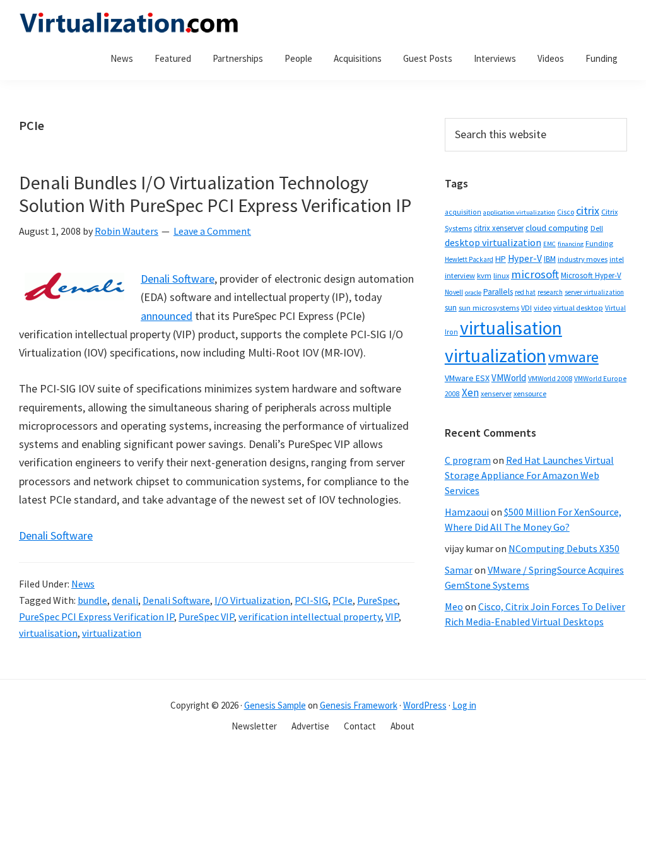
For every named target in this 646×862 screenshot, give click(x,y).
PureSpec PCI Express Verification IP (96, 616)
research (550, 292)
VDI (526, 307)
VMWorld (508, 378)
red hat (525, 292)
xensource (530, 393)
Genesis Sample (275, 705)
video (542, 307)
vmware (573, 357)
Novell (454, 292)
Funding (599, 243)
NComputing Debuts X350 (564, 548)
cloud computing (557, 227)
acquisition (463, 212)
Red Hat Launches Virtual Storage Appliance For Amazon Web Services (529, 475)
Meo (454, 606)
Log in (464, 705)
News (83, 583)
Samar (459, 570)
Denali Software (177, 278)
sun (451, 307)
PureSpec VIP (206, 616)
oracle (473, 292)
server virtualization (594, 292)
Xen (470, 392)
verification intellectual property (309, 616)
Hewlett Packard (469, 259)
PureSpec (377, 600)
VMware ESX (467, 378)
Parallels (498, 291)
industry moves (583, 259)
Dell (596, 228)
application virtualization (519, 212)
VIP (392, 616)
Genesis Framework (358, 705)
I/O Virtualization (252, 600)
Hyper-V (525, 258)
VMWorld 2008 (550, 378)
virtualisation (48, 633)
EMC (549, 244)
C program (468, 460)
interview (460, 275)
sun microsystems (489, 307)
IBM (550, 259)
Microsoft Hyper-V (591, 275)
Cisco (565, 211)
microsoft (535, 274)
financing (571, 244)
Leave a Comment (212, 231)
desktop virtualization (493, 242)
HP (500, 258)
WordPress (425, 705)
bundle (92, 600)
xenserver (496, 393)
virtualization (111, 633)
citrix (587, 210)
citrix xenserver (499, 228)
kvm (484, 275)
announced (166, 316)
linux (501, 275)
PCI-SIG (311, 600)
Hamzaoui (467, 511)
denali (125, 600)
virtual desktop (578, 307)
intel (616, 259)
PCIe (342, 600)
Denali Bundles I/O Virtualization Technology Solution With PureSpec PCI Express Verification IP (215, 193)
